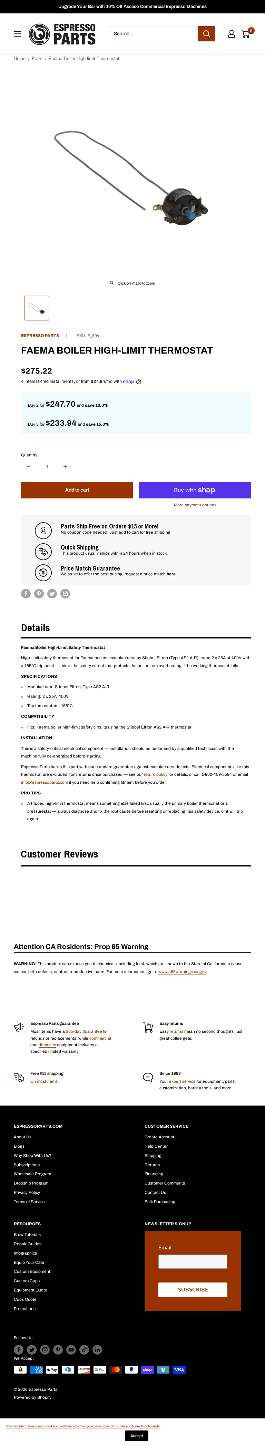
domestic (47, 1044)
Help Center (156, 1146)
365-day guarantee (84, 1031)
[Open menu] (17, 34)
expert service (182, 1081)
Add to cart (77, 490)
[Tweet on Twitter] (52, 593)
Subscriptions (27, 1164)
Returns (152, 1164)
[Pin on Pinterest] (39, 593)
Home (20, 58)
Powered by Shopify (32, 1397)
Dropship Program (31, 1183)
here (171, 574)
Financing (154, 1173)
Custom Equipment (32, 1271)
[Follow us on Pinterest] (58, 1350)
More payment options (195, 505)
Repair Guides (27, 1243)
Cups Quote (25, 1299)
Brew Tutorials (27, 1234)
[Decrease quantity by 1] (28, 466)
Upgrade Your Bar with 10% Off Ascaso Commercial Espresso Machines (132, 6)
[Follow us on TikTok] (84, 1350)
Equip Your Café (29, 1262)
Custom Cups (27, 1280)
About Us (22, 1137)
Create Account (159, 1137)
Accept (136, 1436)
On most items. (44, 1081)
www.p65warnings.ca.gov (182, 971)
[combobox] (153, 33)
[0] (245, 34)
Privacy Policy (27, 1192)
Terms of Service (29, 1201)
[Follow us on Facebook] (18, 1350)
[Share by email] (65, 593)
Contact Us (155, 1192)
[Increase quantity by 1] (65, 466)
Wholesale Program (32, 1173)
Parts (37, 58)
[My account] (231, 34)
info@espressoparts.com (44, 782)
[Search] (206, 33)
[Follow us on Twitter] (32, 1350)
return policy (155, 774)
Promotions (25, 1308)
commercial (100, 1038)
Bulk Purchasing (160, 1201)
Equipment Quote (30, 1290)
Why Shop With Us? (32, 1155)
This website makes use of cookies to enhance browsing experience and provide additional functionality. (82, 1426)
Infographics (25, 1253)
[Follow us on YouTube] (71, 1350)
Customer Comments (165, 1183)
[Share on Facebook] (26, 593)
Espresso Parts (40, 335)
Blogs (19, 1146)
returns (176, 1031)
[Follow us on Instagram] (45, 1350)
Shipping (153, 1155)
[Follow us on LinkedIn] (97, 1350)
